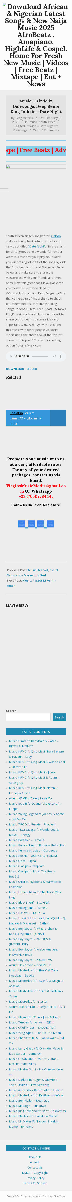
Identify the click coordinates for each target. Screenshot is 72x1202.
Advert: (35, 1162)
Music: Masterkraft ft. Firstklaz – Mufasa (36, 1095)
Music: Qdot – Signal (22, 861)
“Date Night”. (37, 246)
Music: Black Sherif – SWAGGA (29, 902)
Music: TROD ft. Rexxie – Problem (32, 824)
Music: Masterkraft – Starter (28, 1001)
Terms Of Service (35, 1183)
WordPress (59, 1196)
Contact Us (35, 1167)
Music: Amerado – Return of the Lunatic (36, 1090)
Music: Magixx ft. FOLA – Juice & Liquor (35, 1017)
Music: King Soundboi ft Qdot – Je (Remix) (37, 1111)
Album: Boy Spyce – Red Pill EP (30, 965)
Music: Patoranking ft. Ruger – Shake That (37, 845)
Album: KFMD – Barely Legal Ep (30, 798)
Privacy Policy (35, 1178)
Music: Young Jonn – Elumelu (28, 908)
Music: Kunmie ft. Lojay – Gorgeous (33, 850)
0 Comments (50, 130)
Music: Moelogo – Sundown (27, 1106)
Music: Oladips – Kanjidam (26, 866)
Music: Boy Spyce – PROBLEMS (30, 960)
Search (11, 711)
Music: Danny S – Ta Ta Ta (27, 913)
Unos (38, 1196)
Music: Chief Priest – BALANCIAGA (32, 1027)
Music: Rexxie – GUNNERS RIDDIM (33, 856)
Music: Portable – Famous (26, 840)
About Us (35, 1157)
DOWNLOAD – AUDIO (21, 369)
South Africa (47, 122)
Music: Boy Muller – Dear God (29, 1100)
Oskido (56, 236)
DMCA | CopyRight (35, 1173)
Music (33, 122)
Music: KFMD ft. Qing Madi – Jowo (32, 772)
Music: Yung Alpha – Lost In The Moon (35, 1033)
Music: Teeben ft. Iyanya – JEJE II (31, 1022)
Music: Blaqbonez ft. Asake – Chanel (33, 1116)
